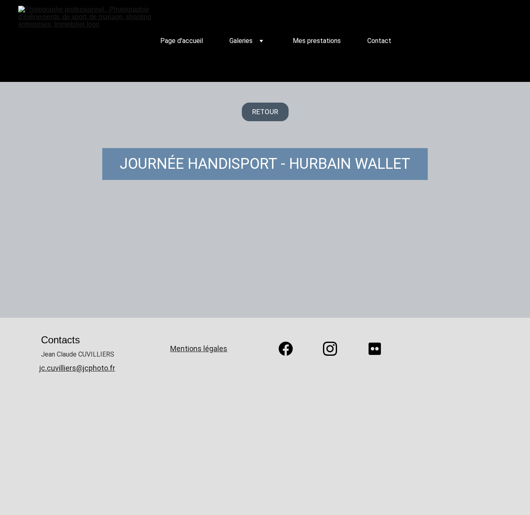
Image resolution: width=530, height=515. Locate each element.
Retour (265, 112)
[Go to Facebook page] (290, 349)
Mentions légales (198, 348)
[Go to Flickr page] (375, 349)
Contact (379, 41)
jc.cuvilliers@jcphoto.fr (77, 368)
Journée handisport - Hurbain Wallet (265, 163)
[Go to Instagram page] (334, 349)
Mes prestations (317, 41)
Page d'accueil (181, 41)
